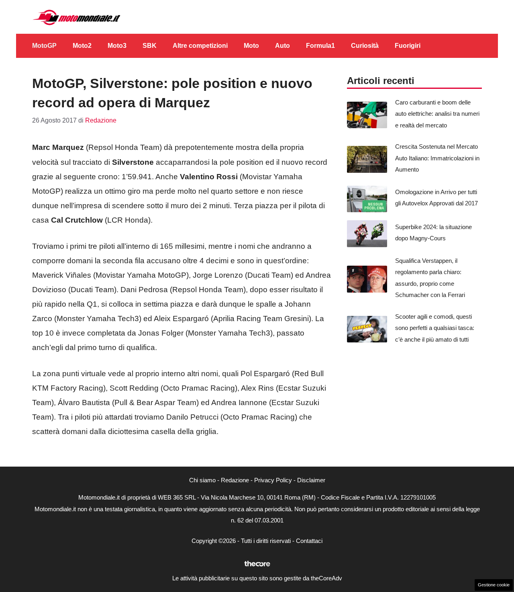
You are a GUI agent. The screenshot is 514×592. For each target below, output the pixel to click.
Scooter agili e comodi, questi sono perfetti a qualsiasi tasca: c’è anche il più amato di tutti (434, 328)
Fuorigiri (407, 45)
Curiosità (365, 45)
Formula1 (320, 45)
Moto (251, 45)
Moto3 (117, 45)
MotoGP (44, 45)
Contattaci (309, 540)
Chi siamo (202, 480)
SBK (150, 45)
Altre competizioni (200, 45)
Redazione (235, 480)
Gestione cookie (494, 584)
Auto (282, 45)
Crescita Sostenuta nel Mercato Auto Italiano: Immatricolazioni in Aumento (437, 158)
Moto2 (82, 45)
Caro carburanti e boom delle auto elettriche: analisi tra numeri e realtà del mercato (437, 114)
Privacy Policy (273, 480)
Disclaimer (311, 480)
